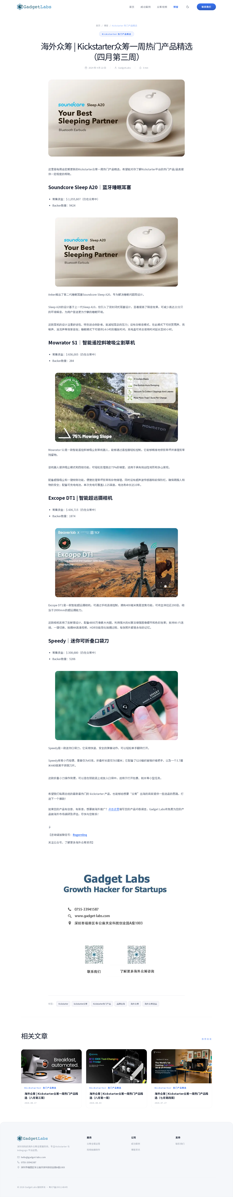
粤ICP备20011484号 (58, 1187)
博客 (175, 7)
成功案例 (146, 7)
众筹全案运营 (93, 1143)
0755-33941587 (28, 1162)
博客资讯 (135, 1149)
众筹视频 (162, 7)
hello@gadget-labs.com (33, 1157)
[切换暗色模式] (188, 7)
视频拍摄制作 (93, 1149)
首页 (131, 7)
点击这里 (113, 809)
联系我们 (180, 1143)
